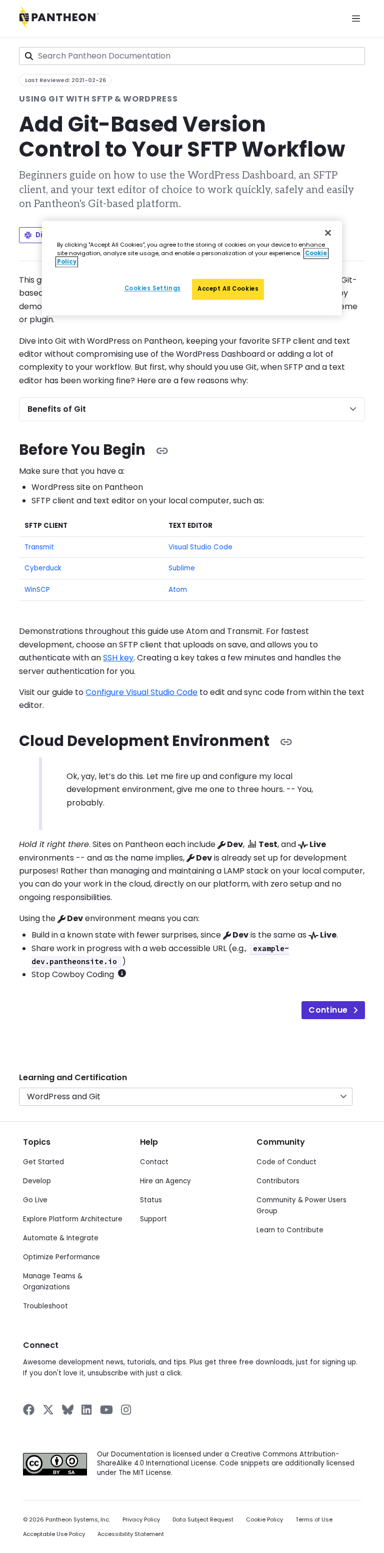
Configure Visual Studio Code (142, 692)
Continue (328, 1010)
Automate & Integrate (60, 1238)
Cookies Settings (152, 288)
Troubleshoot (45, 1306)
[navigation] (191, 1082)
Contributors (278, 1181)
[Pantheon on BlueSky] (68, 1409)
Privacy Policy (141, 1519)
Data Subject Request (203, 1519)
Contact (154, 1162)
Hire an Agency (165, 1181)
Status (151, 1200)
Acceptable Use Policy (54, 1534)
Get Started (43, 1162)
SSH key (118, 657)
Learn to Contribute (290, 1230)
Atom (177, 589)
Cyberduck (43, 568)
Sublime (181, 568)
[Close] (328, 233)
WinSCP (37, 589)
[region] (192, 268)
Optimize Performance (61, 1257)
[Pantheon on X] (48, 1409)
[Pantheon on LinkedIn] (87, 1409)
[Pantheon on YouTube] (106, 1409)
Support (153, 1219)
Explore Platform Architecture (72, 1219)
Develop (37, 1181)
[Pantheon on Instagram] (126, 1409)
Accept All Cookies (228, 289)
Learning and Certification (73, 1077)
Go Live (35, 1200)
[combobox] (191, 56)
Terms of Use (314, 1519)
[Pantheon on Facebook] (28, 1409)
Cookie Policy (264, 1519)
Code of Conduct (286, 1162)
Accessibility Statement (131, 1534)
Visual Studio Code (200, 547)
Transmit (39, 547)
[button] (122, 973)
